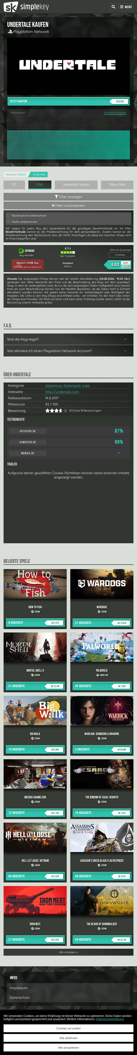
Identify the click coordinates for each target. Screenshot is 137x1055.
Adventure (53, 385)
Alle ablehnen (68, 1038)
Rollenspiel (72, 385)
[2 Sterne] (49, 410)
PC (14, 184)
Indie (86, 385)
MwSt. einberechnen (24, 221)
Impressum (19, 988)
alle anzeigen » (68, 952)
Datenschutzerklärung (110, 1019)
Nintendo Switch (76, 184)
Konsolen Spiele (16, 174)
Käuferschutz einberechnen (29, 215)
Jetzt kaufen (67, 101)
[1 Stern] (47, 410)
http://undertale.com (62, 392)
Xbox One (117, 184)
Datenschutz (20, 997)
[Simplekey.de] (26, 7)
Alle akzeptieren (68, 1047)
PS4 (40, 184)
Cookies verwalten (68, 1028)
